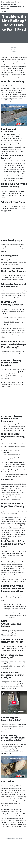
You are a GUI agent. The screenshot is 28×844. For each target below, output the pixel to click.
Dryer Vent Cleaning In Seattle (13, 191)
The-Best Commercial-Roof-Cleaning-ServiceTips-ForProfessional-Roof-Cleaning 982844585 (12, 5)
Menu (3, 11)
